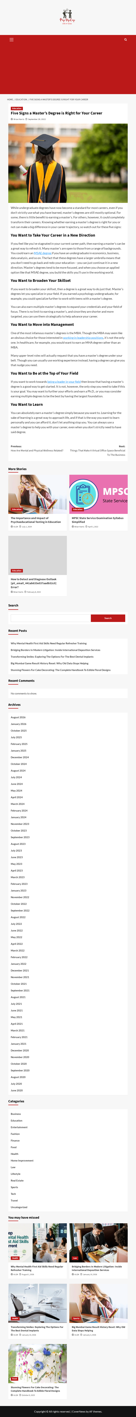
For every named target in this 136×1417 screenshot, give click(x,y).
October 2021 (19, 983)
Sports (14, 1187)
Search (13, 605)
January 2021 (18, 1043)
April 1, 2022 (93, 526)
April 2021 (17, 1023)
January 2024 (18, 817)
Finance (15, 1140)
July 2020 (16, 1083)
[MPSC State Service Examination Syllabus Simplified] (98, 494)
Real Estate (17, 1180)
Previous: (37, 449)
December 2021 (20, 970)
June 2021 (17, 1010)
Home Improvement (22, 1160)
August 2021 (18, 997)
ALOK (15, 526)
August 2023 (18, 843)
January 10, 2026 (90, 1274)
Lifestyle (15, 1173)
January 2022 (18, 963)
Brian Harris (19, 119)
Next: (97, 451)
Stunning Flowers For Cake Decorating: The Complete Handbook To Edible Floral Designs (61, 669)
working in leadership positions (83, 337)
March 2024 (18, 803)
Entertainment (19, 1127)
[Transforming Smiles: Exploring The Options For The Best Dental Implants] (37, 1303)
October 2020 (19, 1063)
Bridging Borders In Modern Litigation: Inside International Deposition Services (55, 649)
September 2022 (20, 910)
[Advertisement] (68, 69)
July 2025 (16, 737)
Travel (14, 1200)
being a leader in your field (64, 381)
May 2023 (16, 863)
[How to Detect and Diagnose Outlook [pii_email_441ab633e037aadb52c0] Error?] (37, 555)
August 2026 (18, 717)
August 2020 (18, 1077)
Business (16, 1113)
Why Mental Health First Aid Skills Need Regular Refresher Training (49, 643)
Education (16, 108)
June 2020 (17, 1090)
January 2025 (18, 750)
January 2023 (18, 890)
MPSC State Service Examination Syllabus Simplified (98, 520)
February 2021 (19, 1037)
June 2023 (17, 857)
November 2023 (20, 823)
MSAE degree (43, 253)
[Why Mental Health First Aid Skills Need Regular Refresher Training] (37, 1242)
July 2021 (16, 1003)
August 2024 (18, 770)
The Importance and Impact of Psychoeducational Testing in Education (36, 520)
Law (13, 1167)
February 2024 (19, 810)
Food (14, 1147)
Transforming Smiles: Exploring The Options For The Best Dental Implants (52, 656)
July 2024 (16, 777)
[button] (11, 39)
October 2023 (19, 830)
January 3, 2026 (89, 1335)
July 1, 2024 (27, 526)
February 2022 (19, 957)
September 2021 (20, 990)
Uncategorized (19, 1207)
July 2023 (16, 850)
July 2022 (16, 923)
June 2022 (17, 930)
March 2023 (18, 877)
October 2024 (19, 763)
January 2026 (18, 723)
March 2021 (18, 1030)
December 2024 (20, 757)
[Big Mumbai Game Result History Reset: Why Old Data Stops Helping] (98, 1303)
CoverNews (78, 1411)
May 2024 (16, 790)
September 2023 (20, 837)
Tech (13, 1193)
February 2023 (19, 883)
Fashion (15, 1133)
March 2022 (18, 950)
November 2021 (20, 977)
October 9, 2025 (28, 1395)
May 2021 (16, 1017)
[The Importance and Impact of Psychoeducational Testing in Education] (37, 494)
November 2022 (20, 897)
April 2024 (17, 797)
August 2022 (18, 917)
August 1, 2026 (28, 1274)
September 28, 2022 (37, 119)
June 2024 (17, 783)
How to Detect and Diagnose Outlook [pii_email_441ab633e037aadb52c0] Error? (33, 583)
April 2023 (17, 870)
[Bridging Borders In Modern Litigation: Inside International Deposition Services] (98, 1242)
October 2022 (19, 903)
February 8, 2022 (34, 592)
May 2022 (16, 937)
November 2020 (20, 1057)
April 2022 (17, 943)
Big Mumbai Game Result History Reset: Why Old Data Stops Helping (49, 663)
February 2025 (19, 743)
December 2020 (20, 1050)
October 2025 (19, 730)
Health (14, 1153)
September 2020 (20, 1070)
